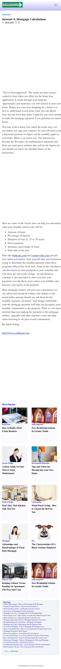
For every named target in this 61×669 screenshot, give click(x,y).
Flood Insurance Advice (11, 609)
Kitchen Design (7, 502)
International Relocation (40, 463)
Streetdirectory (26, 666)
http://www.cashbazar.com (15, 333)
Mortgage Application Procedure (35, 620)
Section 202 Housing (42, 635)
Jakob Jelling (9, 22)
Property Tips (7, 580)
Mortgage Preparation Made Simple (15, 631)
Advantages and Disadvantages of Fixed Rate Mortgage (13, 547)
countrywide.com (40, 255)
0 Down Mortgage (25, 626)
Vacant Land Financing (26, 638)
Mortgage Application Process (13, 620)
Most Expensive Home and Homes (32, 647)
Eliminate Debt (37, 624)
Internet (7, 19)
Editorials (6, 15)
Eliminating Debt (24, 624)
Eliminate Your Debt (10, 624)
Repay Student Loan (10, 618)
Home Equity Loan (10, 615)
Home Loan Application (11, 629)
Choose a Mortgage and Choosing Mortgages (34, 640)
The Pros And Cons (11, 589)
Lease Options (34, 633)
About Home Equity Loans (42, 615)
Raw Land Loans (41, 638)
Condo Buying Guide (31, 644)
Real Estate (6, 424)
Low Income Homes (26, 635)
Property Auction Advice (12, 606)
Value (32, 642)
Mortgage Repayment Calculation (15, 622)
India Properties (37, 424)
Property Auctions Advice (29, 606)
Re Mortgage (39, 604)
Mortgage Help (37, 613)
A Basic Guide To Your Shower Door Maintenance (13, 469)
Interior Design (7, 463)
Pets (33, 541)
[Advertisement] (30, 57)
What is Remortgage (10, 604)
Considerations (45, 644)
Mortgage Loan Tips (10, 613)
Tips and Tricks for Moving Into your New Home (43, 469)
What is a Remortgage (25, 604)
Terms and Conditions (37, 666)
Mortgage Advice (24, 613)
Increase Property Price (11, 642)
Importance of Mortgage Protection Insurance (19, 611)
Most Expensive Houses (11, 647)
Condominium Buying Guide (13, 644)
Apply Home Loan (45, 629)
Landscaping (36, 502)
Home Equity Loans (24, 615)
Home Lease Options (10, 633)
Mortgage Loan (38, 626)
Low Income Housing (11, 635)
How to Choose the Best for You (44, 508)
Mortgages (6, 541)
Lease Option (23, 633)
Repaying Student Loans (26, 618)
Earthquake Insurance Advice (30, 609)
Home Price (24, 642)
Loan (38, 618)
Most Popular (8, 404)
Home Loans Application (29, 629)
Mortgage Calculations (31, 19)
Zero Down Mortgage (11, 626)
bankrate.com (19, 255)
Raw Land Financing (10, 638)
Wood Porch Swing (41, 505)
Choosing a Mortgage (11, 640)
